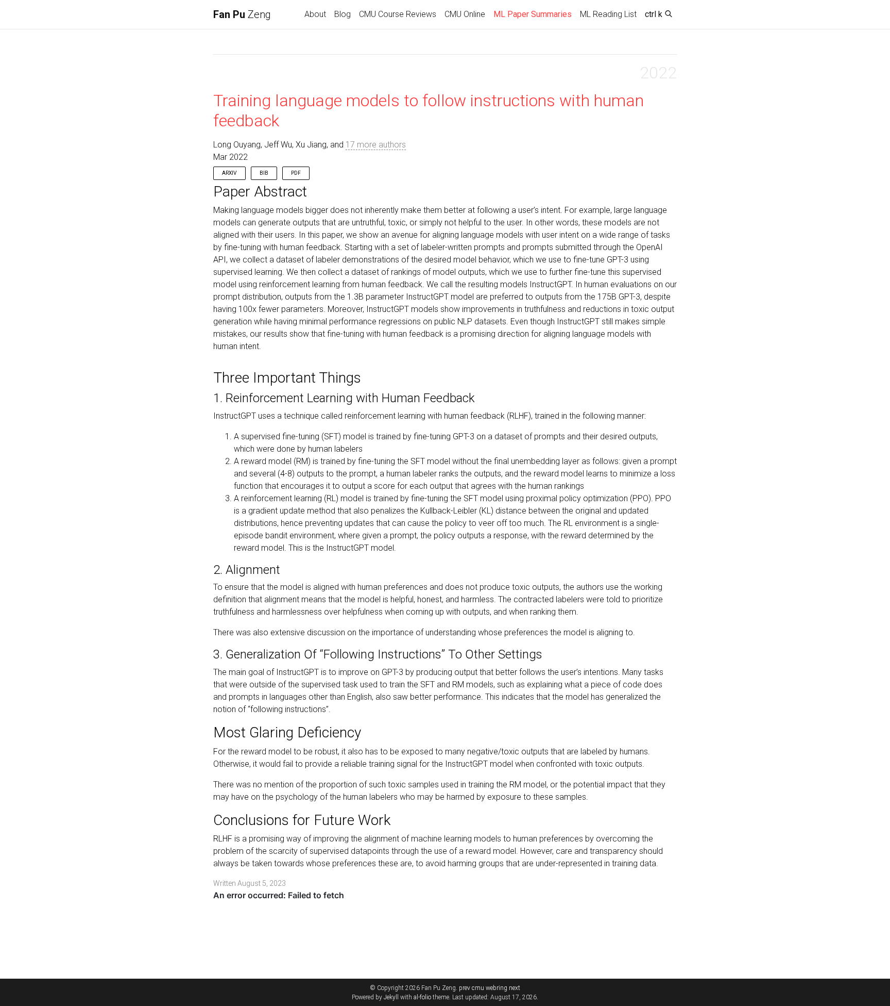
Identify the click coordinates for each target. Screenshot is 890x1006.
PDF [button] (296, 173)
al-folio (422, 997)
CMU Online (464, 14)
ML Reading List (608, 14)
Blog (342, 14)
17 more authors (376, 145)
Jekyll (391, 997)
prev (464, 988)
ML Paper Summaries (534, 14)
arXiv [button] (229, 173)
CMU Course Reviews (397, 14)
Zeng (242, 14)
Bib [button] (264, 173)
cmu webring (489, 988)
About (315, 14)
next (514, 988)
